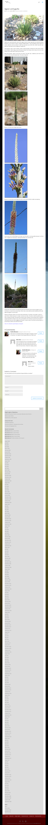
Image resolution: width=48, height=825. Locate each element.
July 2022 (6, 527)
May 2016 (7, 659)
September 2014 (8, 693)
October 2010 (7, 778)
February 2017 (7, 643)
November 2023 (8, 498)
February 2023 (7, 515)
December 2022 (8, 518)
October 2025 (7, 457)
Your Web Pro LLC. (37, 823)
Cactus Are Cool (19, 11)
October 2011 (7, 756)
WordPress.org (8, 811)
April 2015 (7, 682)
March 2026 (7, 448)
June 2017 (7, 635)
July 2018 (6, 614)
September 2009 (8, 801)
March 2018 (7, 619)
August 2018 (7, 612)
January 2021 (7, 560)
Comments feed (8, 809)
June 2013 (7, 720)
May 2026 (7, 444)
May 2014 (7, 700)
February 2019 (7, 601)
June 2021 (7, 551)
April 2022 (7, 533)
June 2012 (7, 742)
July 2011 (6, 761)
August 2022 (7, 525)
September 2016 (8, 652)
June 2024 (7, 486)
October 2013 (7, 713)
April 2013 (7, 724)
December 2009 (8, 796)
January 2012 (7, 751)
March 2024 (7, 491)
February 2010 (7, 792)
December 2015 (8, 668)
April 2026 (7, 446)
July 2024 (6, 484)
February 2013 (7, 727)
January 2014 (7, 707)
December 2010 (8, 774)
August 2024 (7, 482)
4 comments (25, 11)
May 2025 (7, 466)
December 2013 (8, 709)
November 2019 (8, 585)
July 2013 (6, 718)
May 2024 (7, 488)
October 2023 (7, 500)
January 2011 (7, 772)
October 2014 (7, 691)
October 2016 (7, 650)
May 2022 (7, 531)
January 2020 (7, 581)
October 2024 (7, 479)
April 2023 (7, 511)
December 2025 (8, 453)
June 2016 (7, 657)
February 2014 (7, 706)
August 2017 (7, 632)
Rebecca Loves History (9, 415)
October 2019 (7, 587)
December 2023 (8, 497)
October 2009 (7, 799)
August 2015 (7, 675)
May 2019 (7, 596)
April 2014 (7, 702)
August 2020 (7, 569)
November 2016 (8, 648)
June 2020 (7, 572)
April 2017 (7, 639)
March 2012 (7, 747)
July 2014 (6, 697)
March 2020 (7, 578)
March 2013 (7, 725)
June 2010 (7, 785)
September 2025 (8, 459)
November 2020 (8, 563)
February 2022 (7, 536)
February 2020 (7, 580)
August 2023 (7, 504)
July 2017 (6, 634)
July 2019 (6, 592)
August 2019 (7, 590)
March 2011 (7, 769)
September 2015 (8, 673)
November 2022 (8, 520)
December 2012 (8, 731)
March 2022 (7, 534)
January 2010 (7, 794)
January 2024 (7, 495)
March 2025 (7, 470)
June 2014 (7, 698)
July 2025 (6, 462)
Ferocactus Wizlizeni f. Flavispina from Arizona (14, 424)
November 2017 (8, 626)
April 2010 (7, 788)
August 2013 (7, 716)
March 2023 (7, 513)
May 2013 (7, 722)
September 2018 (8, 610)
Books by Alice (38, 816)
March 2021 (7, 556)
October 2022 (7, 522)
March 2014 (7, 704)
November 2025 (8, 455)
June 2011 (7, 763)
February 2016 (7, 664)
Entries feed (7, 808)
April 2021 (7, 554)
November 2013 (8, 711)
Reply (40, 333)
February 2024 (7, 493)
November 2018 (8, 607)
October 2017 (7, 628)
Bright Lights (17, 816)
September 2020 (8, 567)
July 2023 (6, 506)
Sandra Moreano (14, 331)
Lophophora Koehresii (9, 422)
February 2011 (7, 770)
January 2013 (7, 729)
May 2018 (7, 616)
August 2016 (7, 653)
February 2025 (7, 471)
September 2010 (8, 779)
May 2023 (7, 509)
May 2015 (7, 680)
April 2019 (7, 598)
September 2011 (8, 758)
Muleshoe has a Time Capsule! (11, 417)
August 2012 (7, 738)
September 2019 (8, 589)
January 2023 (7, 516)
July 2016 (6, 655)
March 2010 (7, 790)
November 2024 (8, 477)
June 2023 (7, 507)
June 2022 (7, 529)
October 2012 (7, 734)
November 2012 (8, 733)
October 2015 (7, 671)
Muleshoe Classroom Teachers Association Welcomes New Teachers (18, 414)
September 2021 (8, 545)
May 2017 (7, 637)
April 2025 (7, 468)
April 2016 (7, 661)
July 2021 (6, 549)
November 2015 (8, 670)
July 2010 (6, 783)
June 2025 (7, 464)
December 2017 (8, 625)
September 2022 (8, 524)
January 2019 (7, 603)
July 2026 (6, 443)
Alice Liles (8, 11)
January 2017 (7, 644)
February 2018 (7, 621)
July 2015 (6, 677)
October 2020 (7, 565)
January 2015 (7, 686)
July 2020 (6, 571)
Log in (6, 806)
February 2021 (7, 558)
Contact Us (31, 816)
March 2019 (7, 599)
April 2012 (7, 745)
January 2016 (7, 666)
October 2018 (7, 608)
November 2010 (8, 776)
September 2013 (8, 715)
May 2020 (7, 574)
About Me (11, 816)
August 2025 (7, 461)
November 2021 (8, 542)
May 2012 (7, 743)
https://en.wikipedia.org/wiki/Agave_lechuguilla (14, 323)
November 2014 (8, 689)
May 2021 (7, 552)
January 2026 (7, 452)
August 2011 (7, 760)
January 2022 (7, 538)
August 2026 (7, 441)
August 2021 (7, 547)
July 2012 (6, 740)
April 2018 (7, 617)
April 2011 (7, 767)
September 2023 (8, 502)
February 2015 (7, 684)
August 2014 (7, 695)
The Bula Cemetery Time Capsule (17, 438)
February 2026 (7, 450)
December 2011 (8, 752)
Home (7, 816)
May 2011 (7, 765)
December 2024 (8, 475)
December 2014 (8, 688)
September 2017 (8, 630)
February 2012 (7, 749)
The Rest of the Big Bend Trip (10, 426)
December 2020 (8, 561)
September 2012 (8, 736)
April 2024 (7, 489)
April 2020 (7, 576)
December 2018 (8, 605)
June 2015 (7, 679)
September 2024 (8, 480)
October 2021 (7, 543)
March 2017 (7, 641)
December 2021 (8, 540)
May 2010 (7, 787)
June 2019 (7, 594)
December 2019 (8, 583)
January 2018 (7, 623)
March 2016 (7, 662)
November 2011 (8, 754)
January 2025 (7, 473)
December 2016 (8, 646)
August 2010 (7, 781)
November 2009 (8, 797)
